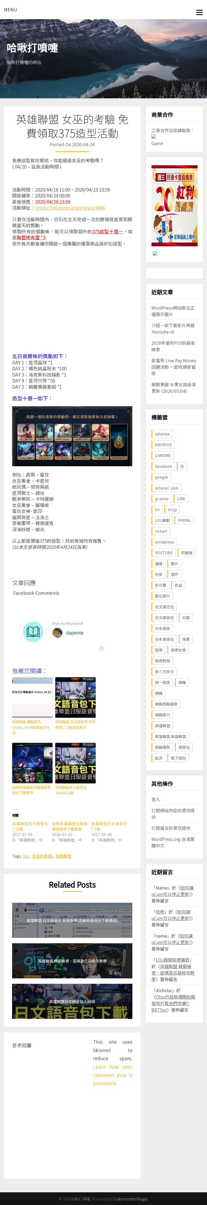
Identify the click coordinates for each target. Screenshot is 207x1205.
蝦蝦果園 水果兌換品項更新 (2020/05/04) (173, 387)
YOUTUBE (164, 552)
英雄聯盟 (64, 856)
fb (182, 466)
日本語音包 (164, 639)
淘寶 (186, 639)
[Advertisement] (72, 301)
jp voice (162, 498)
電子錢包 (178, 758)
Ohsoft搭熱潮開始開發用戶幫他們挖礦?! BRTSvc (173, 1003)
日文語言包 (164, 606)
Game (157, 143)
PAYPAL (184, 520)
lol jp (172, 509)
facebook (163, 466)
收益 (178, 585)
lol (25, 856)
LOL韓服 (162, 520)
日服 (186, 617)
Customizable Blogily (130, 1198)
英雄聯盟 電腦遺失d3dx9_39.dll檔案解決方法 (31, 727)
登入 (155, 799)
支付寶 (160, 585)
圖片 (174, 563)
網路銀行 (162, 714)
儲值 (159, 563)
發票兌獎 (178, 650)
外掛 (159, 574)
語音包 (184, 747)
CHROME (163, 455)
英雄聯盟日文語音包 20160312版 (71, 790)
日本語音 (162, 628)
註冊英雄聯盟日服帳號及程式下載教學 (31, 790)
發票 (159, 650)
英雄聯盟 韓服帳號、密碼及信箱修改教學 (173, 972)
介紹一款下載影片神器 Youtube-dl (173, 328)
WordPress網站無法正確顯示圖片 (172, 310)
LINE (181, 498)
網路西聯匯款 (166, 704)
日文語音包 (164, 617)
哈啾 (160, 911)
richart (161, 531)
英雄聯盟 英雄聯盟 (170, 736)
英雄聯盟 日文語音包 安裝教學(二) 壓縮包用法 (75, 724)
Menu (11, 9)
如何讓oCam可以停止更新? (172, 890)
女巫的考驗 (42, 856)
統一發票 (162, 682)
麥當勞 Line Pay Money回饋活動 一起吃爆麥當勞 (173, 367)
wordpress (164, 542)
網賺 (182, 682)
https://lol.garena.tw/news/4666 (70, 207)
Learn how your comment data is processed (112, 1074)
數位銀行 (162, 596)
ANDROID (163, 444)
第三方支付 (164, 671)
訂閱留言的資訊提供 (170, 828)
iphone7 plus (166, 488)
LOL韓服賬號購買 (172, 959)
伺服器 (186, 552)
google (161, 477)
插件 (174, 574)
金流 (159, 758)
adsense (162, 434)
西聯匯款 (162, 747)
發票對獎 (162, 660)
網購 (159, 693)
